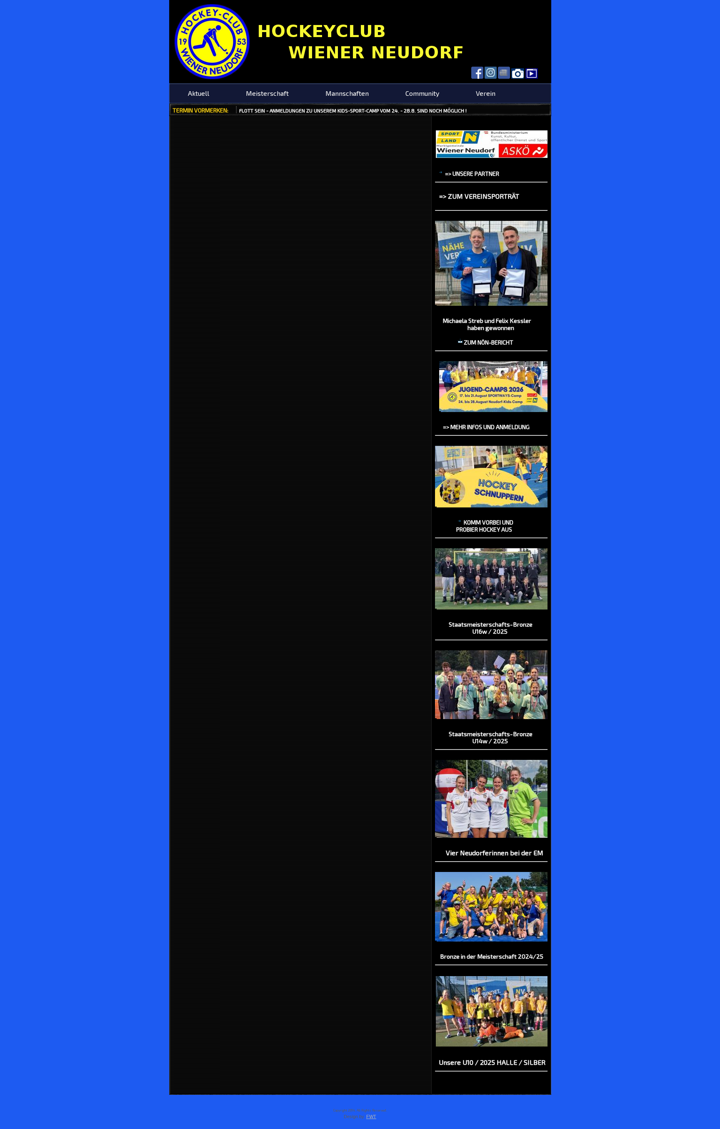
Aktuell (198, 93)
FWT (371, 1116)
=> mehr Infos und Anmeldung (486, 426)
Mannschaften (347, 93)
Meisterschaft (267, 93)
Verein (485, 93)
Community (422, 93)
